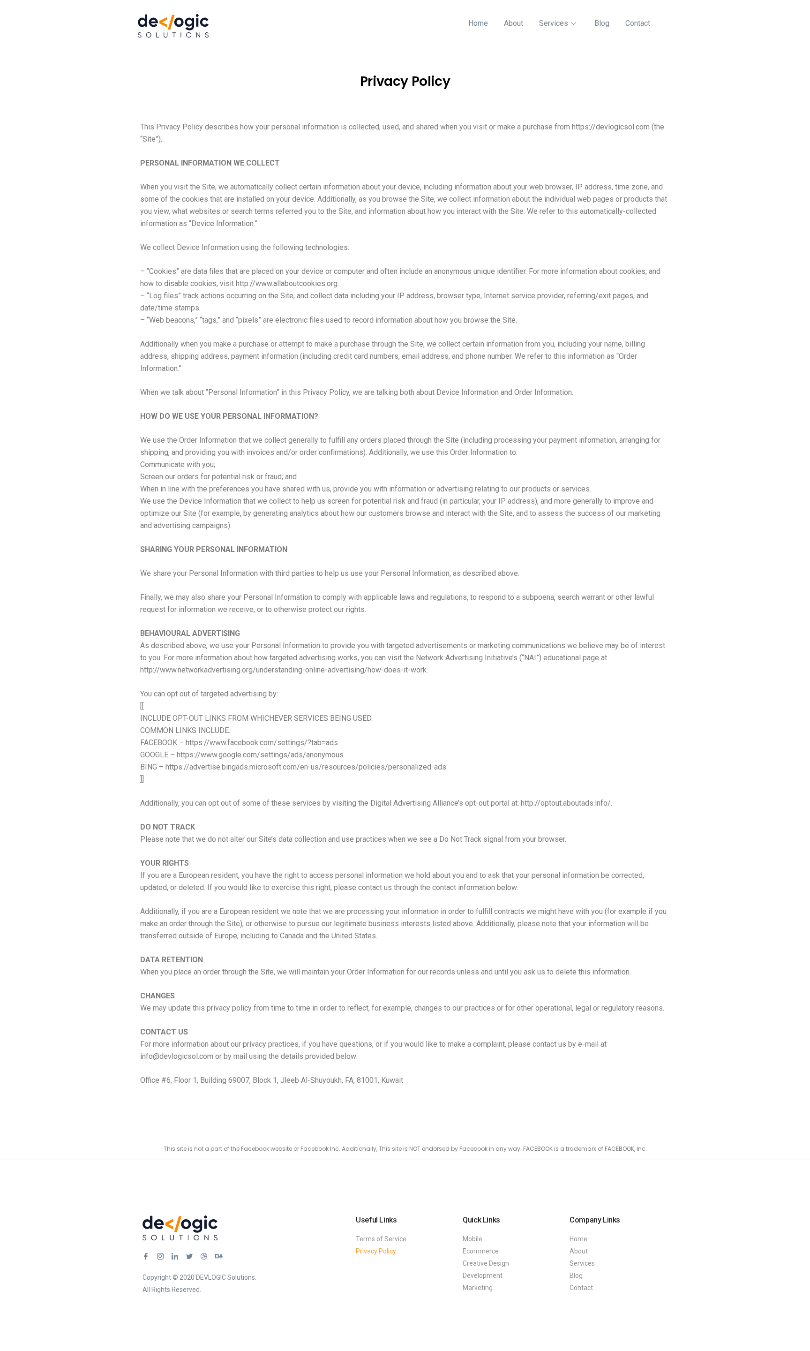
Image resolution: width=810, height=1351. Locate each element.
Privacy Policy (376, 1251)
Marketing (478, 1287)
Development (482, 1275)
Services (553, 23)
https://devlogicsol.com (611, 126)
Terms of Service (381, 1239)
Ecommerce (481, 1251)
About (513, 23)
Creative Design (486, 1263)
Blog (601, 23)
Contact (637, 23)
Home (478, 23)
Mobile (472, 1239)
